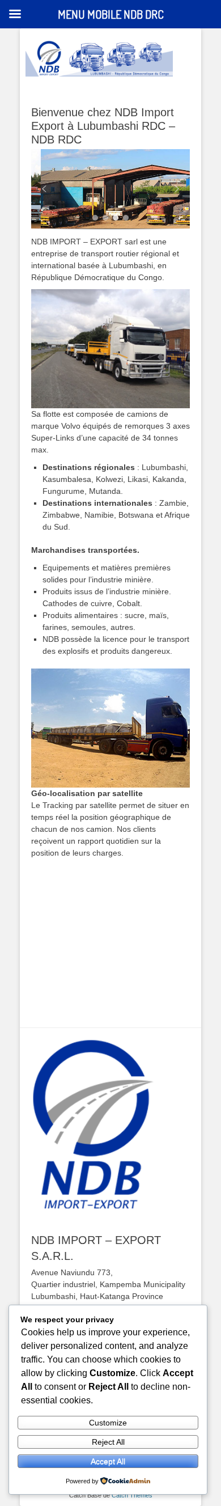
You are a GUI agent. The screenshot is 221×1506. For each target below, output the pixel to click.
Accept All (108, 1461)
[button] (44, 188)
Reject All (108, 1441)
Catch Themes (132, 1495)
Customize (108, 1422)
